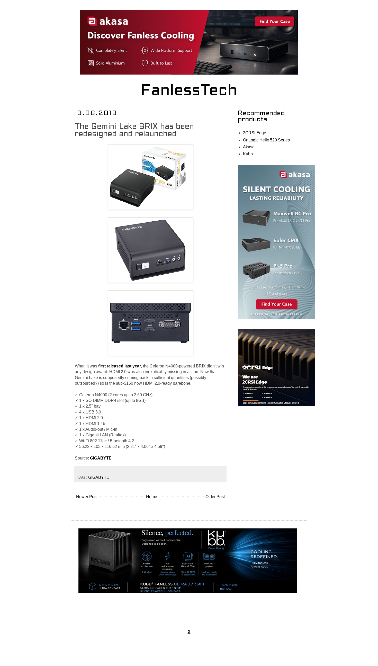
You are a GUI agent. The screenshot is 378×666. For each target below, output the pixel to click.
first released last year (119, 366)
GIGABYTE (101, 458)
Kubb (248, 154)
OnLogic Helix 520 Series (266, 140)
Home (151, 496)
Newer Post (86, 496)
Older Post (215, 496)
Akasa (249, 147)
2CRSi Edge (254, 133)
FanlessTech (189, 91)
